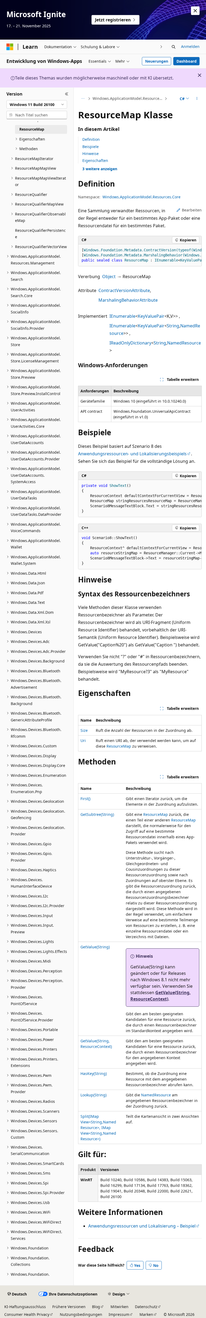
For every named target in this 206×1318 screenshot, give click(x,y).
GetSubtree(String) (97, 814)
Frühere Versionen (69, 1306)
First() (85, 798)
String (173, 326)
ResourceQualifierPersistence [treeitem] (40, 234)
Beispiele (90, 146)
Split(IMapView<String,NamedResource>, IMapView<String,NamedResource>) (98, 1127)
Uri (83, 740)
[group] (140, 255)
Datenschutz (146, 1306)
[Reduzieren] (66, 94)
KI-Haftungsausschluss (25, 1306)
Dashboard (186, 61)
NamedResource (184, 343)
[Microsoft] (9, 46)
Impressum (119, 1314)
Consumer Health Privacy (26, 1314)
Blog (96, 1306)
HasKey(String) (93, 1073)
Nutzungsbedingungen (81, 1314)
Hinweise (90, 153)
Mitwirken (119, 1306)
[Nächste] (161, 47)
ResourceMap (118, 746)
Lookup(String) (93, 1094)
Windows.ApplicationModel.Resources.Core (128, 98)
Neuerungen (156, 61)
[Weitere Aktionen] (197, 98)
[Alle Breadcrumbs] (82, 98)
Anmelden (190, 46)
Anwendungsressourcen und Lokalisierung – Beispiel (142, 1226)
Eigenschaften (95, 160)
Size (84, 730)
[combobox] (36, 104)
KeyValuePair (151, 316)
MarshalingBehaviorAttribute (128, 300)
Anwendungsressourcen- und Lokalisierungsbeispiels (132, 454)
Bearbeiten (192, 210)
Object (109, 276)
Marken (146, 1314)
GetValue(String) (95, 946)
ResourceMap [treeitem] (31, 129)
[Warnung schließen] (195, 10)
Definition (91, 139)
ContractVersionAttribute (124, 290)
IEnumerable (122, 316)
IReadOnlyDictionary (130, 343)
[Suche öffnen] (173, 47)
